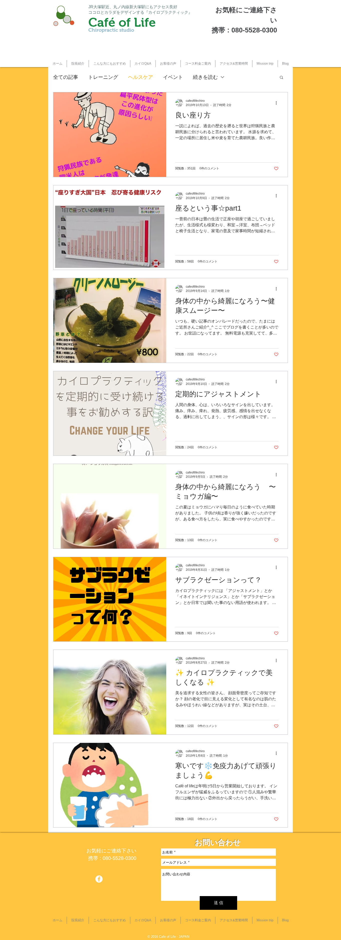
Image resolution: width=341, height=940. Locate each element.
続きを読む (205, 77)
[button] (109, 63)
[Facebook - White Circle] (99, 879)
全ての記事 (65, 77)
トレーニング (103, 77)
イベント (173, 77)
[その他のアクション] (278, 103)
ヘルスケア (140, 77)
